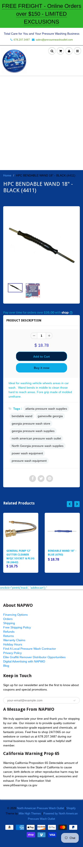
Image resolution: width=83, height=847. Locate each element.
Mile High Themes (30, 813)
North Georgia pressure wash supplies (37, 446)
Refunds (8, 631)
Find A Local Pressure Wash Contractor (29, 648)
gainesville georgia (50, 416)
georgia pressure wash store (31, 423)
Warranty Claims (14, 640)
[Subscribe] (74, 700)
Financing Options (15, 614)
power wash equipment (27, 453)
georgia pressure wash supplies (33, 431)
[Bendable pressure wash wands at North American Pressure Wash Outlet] (41, 245)
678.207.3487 (22, 39)
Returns (8, 636)
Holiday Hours (12, 644)
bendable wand (22, 416)
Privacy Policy (12, 653)
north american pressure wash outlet (36, 438)
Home (7, 175)
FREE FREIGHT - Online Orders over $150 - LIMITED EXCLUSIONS (41, 14)
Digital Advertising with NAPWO (24, 661)
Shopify (71, 808)
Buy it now (41, 367)
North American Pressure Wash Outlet (40, 808)
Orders (8, 619)
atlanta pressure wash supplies (46, 408)
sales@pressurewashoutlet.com (54, 39)
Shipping (9, 623)
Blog (6, 665)
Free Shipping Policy (17, 627)
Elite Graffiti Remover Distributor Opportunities (34, 657)
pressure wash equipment (29, 460)
